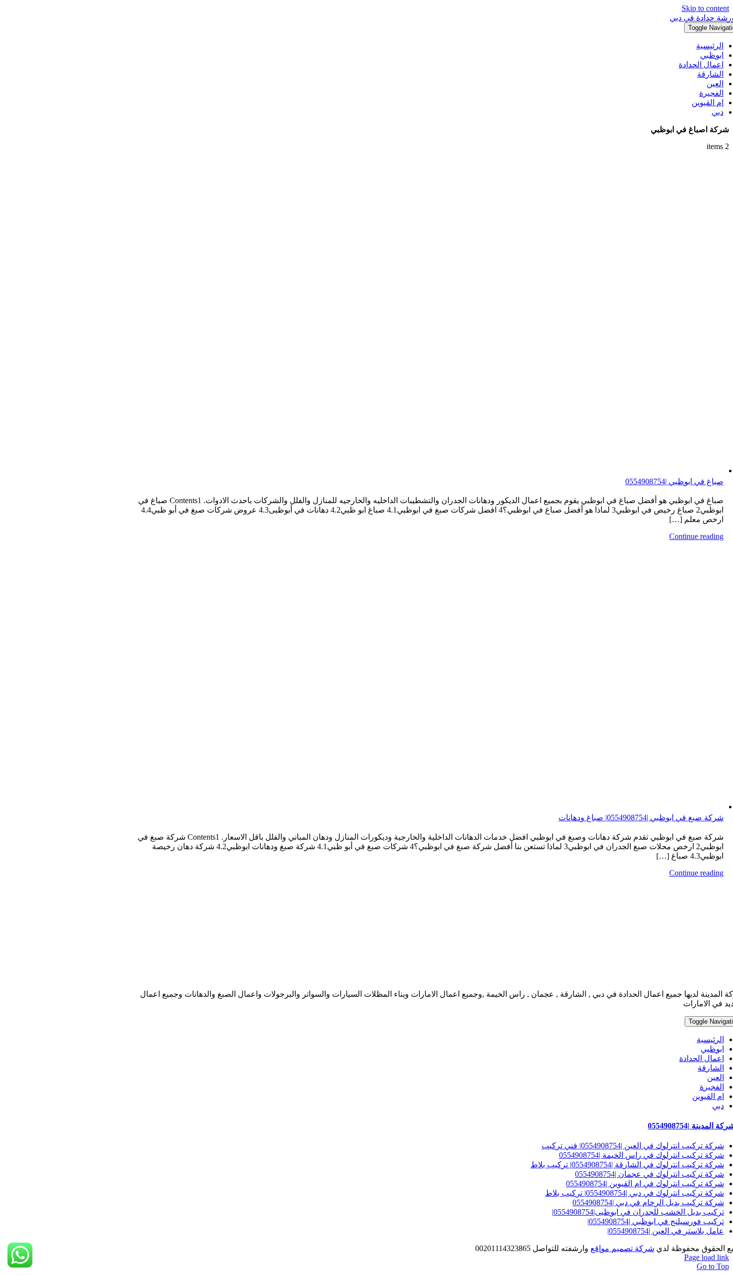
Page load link (706, 1257)
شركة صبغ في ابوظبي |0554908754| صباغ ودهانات (641, 817)
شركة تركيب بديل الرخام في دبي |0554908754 (648, 1202)
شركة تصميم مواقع (622, 1248)
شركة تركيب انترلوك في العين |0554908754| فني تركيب (633, 1145)
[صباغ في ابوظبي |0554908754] (430, 317)
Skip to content (705, 8)
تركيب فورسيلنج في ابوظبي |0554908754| (655, 1221)
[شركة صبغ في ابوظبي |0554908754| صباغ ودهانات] (430, 676)
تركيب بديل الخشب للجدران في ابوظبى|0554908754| (638, 1212)
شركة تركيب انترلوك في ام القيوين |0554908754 (645, 1183)
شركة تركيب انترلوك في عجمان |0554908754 (649, 1174)
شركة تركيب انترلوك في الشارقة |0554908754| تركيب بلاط (627, 1164)
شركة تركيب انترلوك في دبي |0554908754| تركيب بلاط (634, 1193)
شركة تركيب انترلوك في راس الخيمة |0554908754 (641, 1155)
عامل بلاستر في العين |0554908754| (665, 1231)
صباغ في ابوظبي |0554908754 (674, 481)
